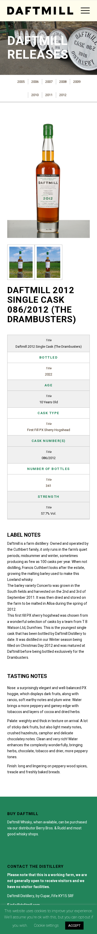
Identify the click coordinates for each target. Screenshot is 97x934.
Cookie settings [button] (46, 925)
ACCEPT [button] (74, 925)
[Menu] (83, 10)
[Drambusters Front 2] (21, 262)
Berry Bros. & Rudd (51, 828)
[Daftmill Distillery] (40, 10)
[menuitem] (83, 10)
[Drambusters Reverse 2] (48, 262)
